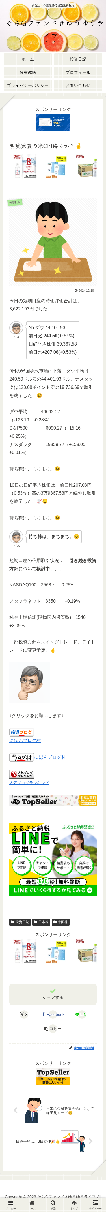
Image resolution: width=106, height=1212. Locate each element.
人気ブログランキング (29, 782)
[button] (53, 1028)
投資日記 (22, 922)
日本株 (43, 922)
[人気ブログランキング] (21, 773)
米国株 (63, 922)
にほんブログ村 (25, 740)
